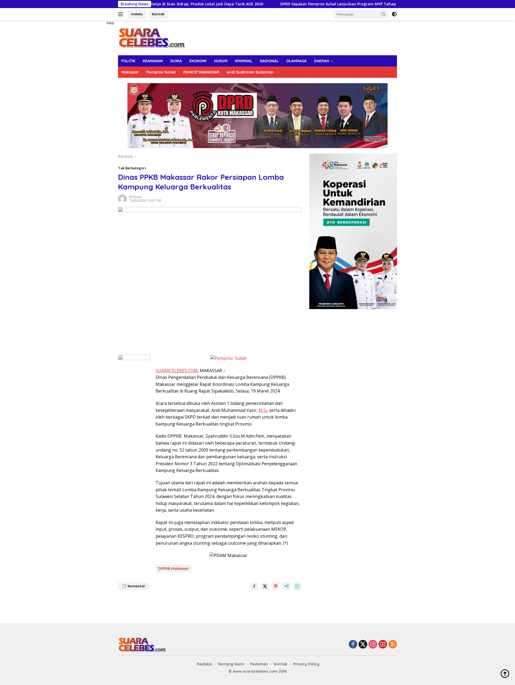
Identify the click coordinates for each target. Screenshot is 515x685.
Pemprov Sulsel (161, 72)
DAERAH (321, 60)
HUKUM (220, 60)
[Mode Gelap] (394, 14)
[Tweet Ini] (265, 586)
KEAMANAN (153, 60)
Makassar (130, 72)
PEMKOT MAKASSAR (201, 72)
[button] (383, 14)
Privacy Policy (306, 664)
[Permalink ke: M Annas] (122, 198)
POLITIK (128, 60)
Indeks (137, 14)
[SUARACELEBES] (151, 37)
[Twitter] (363, 644)
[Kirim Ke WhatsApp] (297, 586)
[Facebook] (353, 644)
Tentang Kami (231, 664)
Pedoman (259, 664)
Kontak (158, 14)
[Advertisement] (99, 100)
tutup (110, 23)
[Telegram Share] (286, 586)
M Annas (135, 197)
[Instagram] (373, 644)
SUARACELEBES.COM (177, 370)
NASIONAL (269, 60)
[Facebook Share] (254, 586)
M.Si (263, 410)
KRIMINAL (243, 60)
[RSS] (392, 644)
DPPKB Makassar (173, 568)
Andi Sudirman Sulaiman (250, 72)
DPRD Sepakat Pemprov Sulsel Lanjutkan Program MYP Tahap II (314, 4)
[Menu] (121, 14)
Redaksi (204, 664)
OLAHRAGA (296, 60)
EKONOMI (198, 60)
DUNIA (176, 60)
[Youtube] (382, 644)
